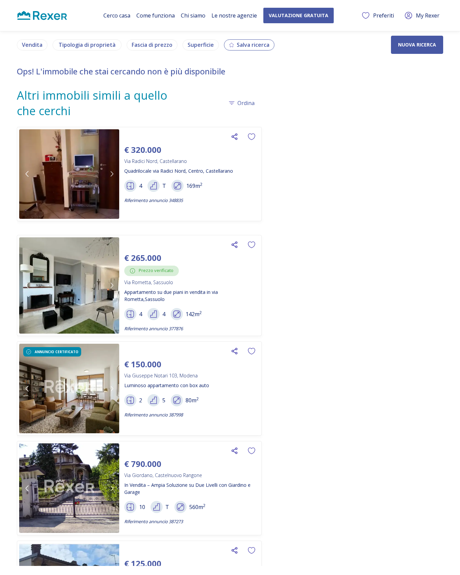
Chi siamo (193, 15)
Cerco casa (116, 15)
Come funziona (155, 15)
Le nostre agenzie (234, 15)
